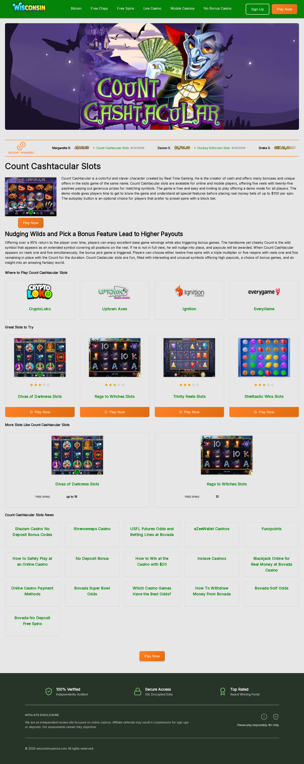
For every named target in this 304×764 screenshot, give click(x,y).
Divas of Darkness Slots (40, 396)
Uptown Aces (114, 309)
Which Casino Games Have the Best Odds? (152, 591)
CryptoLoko (40, 309)
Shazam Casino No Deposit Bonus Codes (32, 532)
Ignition (189, 309)
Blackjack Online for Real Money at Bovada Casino (271, 564)
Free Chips (99, 8)
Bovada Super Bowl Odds (92, 591)
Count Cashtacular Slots (100, 148)
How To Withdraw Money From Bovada (212, 591)
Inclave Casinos (211, 558)
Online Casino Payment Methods (32, 591)
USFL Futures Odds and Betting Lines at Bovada (152, 532)
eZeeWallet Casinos (212, 529)
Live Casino (152, 8)
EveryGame (264, 309)
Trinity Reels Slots (189, 396)
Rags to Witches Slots (115, 396)
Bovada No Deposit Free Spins (32, 621)
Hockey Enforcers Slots (201, 148)
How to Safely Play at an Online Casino (32, 561)
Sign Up (257, 9)
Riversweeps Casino (92, 529)
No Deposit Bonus (92, 558)
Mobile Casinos (182, 8)
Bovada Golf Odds (271, 588)
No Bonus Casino (217, 8)
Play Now (284, 9)
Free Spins (125, 8)
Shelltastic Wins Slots (264, 396)
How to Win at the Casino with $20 (152, 561)
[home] (34, 15)
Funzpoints (272, 529)
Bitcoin (76, 8)
